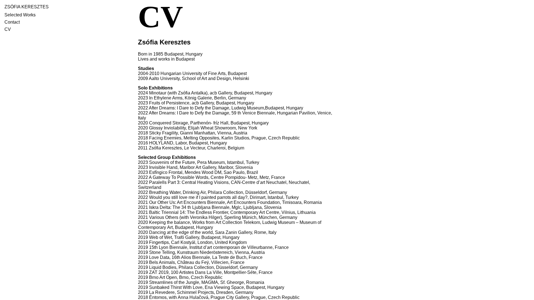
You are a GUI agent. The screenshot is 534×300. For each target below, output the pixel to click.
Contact (12, 22)
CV (7, 29)
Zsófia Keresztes (26, 6)
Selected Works (20, 14)
